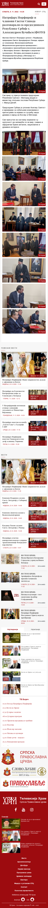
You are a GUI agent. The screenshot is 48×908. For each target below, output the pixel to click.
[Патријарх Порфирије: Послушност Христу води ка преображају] (10, 614)
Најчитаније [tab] (35, 629)
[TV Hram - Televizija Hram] (12, 4)
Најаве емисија (24, 869)
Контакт (24, 887)
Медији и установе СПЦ (24, 883)
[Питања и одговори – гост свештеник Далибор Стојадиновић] (10, 595)
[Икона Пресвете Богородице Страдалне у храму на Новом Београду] (10, 559)
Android (17, 900)
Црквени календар (24, 876)
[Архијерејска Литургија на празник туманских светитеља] (10, 577)
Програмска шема (24, 873)
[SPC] (24, 757)
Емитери (24, 880)
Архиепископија (24, 862)
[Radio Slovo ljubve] (24, 771)
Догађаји (24, 865)
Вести (24, 858)
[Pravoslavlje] (24, 783)
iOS (28, 900)
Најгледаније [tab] (12, 629)
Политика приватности (24, 891)
